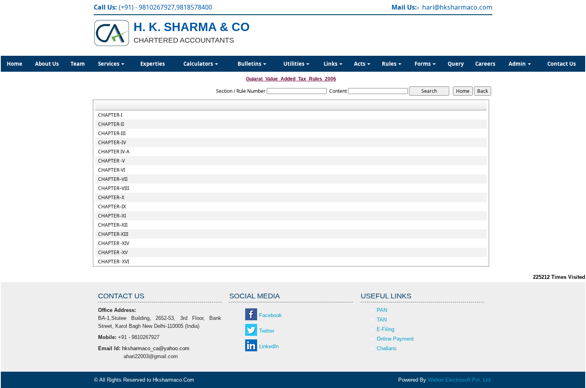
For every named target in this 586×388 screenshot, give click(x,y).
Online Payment (395, 339)
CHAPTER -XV (113, 252)
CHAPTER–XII (113, 225)
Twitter (266, 331)
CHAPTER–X (111, 197)
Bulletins (250, 63)
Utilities (294, 63)
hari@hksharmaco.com (457, 7)
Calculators (198, 63)
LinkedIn (269, 346)
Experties (152, 63)
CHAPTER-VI (111, 170)
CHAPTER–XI (112, 216)
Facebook (270, 315)
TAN (382, 320)
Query (456, 63)
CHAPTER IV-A (114, 152)
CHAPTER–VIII (113, 188)
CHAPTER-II (111, 124)
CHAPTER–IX (112, 207)
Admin (518, 63)
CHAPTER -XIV (113, 243)
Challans (387, 348)
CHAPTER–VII (113, 179)
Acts (360, 63)
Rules (389, 63)
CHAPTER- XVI (113, 262)
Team (78, 63)
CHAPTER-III (112, 133)
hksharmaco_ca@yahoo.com (155, 348)
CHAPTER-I (110, 115)
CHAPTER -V (111, 161)
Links (331, 63)
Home (14, 63)
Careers (485, 63)
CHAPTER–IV (112, 142)
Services (109, 63)
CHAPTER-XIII (113, 234)
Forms (423, 63)
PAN (382, 310)
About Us (47, 63)
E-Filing (385, 329)
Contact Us (561, 63)
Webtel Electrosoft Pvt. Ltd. (460, 380)
